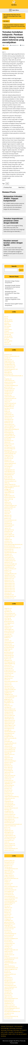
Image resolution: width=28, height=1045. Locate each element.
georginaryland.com (9, 959)
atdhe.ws (6, 964)
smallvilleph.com (8, 920)
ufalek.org (6, 482)
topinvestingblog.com (9, 902)
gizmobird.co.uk (8, 865)
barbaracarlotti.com (9, 1000)
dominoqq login (18, 1026)
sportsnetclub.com (8, 414)
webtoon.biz (7, 442)
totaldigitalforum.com (9, 821)
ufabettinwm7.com (9, 580)
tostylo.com (7, 411)
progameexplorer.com (9, 835)
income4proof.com (9, 632)
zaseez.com (7, 624)
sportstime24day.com (9, 448)
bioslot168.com (8, 847)
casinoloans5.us (8, 977)
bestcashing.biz (8, 940)
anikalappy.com (8, 735)
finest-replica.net (8, 767)
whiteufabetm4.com (9, 733)
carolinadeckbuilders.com (10, 901)
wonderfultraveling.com (10, 933)
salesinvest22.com (8, 772)
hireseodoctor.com (9, 702)
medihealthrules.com (9, 798)
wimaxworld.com (8, 936)
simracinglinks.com (9, 891)
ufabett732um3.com (9, 754)
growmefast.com (8, 478)
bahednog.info (7, 370)
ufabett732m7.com (9, 777)
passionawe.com (8, 542)
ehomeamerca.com (9, 666)
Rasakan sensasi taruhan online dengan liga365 (13, 243)
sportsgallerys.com (9, 456)
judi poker (6, 323)
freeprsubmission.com (9, 782)
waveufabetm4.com (9, 728)
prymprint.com (8, 521)
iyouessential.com (8, 653)
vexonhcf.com (7, 885)
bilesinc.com (7, 915)
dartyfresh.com (8, 644)
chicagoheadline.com (9, 616)
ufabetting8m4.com (9, 718)
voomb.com (7, 468)
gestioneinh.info (8, 769)
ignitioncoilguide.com (9, 843)
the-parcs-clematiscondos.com (11, 356)
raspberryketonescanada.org (11, 796)
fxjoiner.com (7, 829)
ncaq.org (6, 639)
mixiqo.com (7, 538)
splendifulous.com (8, 714)
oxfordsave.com (8, 418)
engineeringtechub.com (10, 463)
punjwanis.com (8, 354)
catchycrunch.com (8, 626)
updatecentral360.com (10, 507)
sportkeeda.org (8, 523)
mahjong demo (8, 329)
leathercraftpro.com (9, 534)
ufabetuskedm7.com (9, 586)
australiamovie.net (8, 864)
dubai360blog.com (9, 474)
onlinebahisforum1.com (10, 615)
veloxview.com (8, 593)
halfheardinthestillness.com (11, 967)
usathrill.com (7, 799)
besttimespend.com (9, 525)
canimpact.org (7, 992)
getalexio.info (7, 518)
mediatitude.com (8, 888)
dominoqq (12, 1028)
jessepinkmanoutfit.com (10, 398)
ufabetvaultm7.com (9, 723)
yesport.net (7, 409)
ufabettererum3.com (9, 575)
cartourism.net (8, 995)
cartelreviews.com (8, 673)
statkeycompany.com (9, 899)
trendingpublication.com (10, 573)
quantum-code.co (8, 762)
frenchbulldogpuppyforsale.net (12, 1008)
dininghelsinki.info (8, 736)
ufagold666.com (8, 783)
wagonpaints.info (8, 757)
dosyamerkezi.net (8, 893)
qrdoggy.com (7, 489)
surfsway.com (7, 675)
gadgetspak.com (8, 699)
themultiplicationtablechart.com (12, 1011)
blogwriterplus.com (9, 361)
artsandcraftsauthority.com (11, 848)
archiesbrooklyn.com (9, 943)
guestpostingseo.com (9, 362)
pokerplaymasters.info (9, 366)
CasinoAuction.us (8, 979)
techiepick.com (8, 788)
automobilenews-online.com (11, 817)
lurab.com (6, 842)
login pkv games (8, 320)
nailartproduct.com (9, 676)
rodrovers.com (8, 684)
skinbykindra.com (8, 830)
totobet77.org (7, 572)
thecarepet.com (8, 359)
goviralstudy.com (8, 993)
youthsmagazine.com (9, 437)
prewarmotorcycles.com (10, 889)
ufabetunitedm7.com (9, 585)
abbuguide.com (8, 660)
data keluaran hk (8, 321)
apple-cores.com (8, 997)
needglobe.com (8, 539)
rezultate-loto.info (8, 712)
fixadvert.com (7, 880)
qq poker (11, 1032)
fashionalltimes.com (9, 819)
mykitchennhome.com (9, 982)
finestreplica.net (8, 741)
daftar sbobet (7, 324)
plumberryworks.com (9, 546)
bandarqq (6, 339)
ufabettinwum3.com (9, 581)
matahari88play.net (9, 434)
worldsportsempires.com (10, 505)
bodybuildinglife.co (9, 487)
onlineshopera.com (9, 642)
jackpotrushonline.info (9, 382)
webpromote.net (8, 951)
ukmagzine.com (8, 393)
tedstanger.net (7, 752)
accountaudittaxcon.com (10, 520)
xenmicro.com (7, 641)
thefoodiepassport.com (10, 985)
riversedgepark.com (9, 623)
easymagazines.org (9, 529)
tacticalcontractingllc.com (10, 564)
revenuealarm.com (9, 840)
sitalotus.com (7, 502)
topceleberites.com (9, 717)
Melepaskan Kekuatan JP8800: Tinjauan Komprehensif (13, 198)
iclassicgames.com (8, 419)
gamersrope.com (8, 387)
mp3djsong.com (8, 867)
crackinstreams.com (9, 697)
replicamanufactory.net (10, 710)
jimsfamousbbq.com (9, 860)
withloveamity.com (9, 655)
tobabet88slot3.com (9, 567)
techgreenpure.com (9, 670)
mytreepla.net (7, 707)
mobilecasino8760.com (10, 974)
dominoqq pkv (9, 1026)
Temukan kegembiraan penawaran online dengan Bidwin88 (13, 220)
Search (14, 266)
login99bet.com (8, 611)
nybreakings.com (8, 806)
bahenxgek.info (8, 372)
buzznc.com (7, 827)
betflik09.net (7, 637)
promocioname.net (9, 935)
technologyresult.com (9, 662)
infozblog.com (7, 946)
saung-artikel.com (8, 421)
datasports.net (7, 460)
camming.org (7, 618)
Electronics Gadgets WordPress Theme (13, 1041)
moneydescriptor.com (9, 435)
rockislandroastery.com (10, 837)
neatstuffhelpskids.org (9, 927)
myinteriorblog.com (9, 785)
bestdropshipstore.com (10, 671)
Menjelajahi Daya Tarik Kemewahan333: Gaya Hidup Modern (12, 293)
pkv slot (6, 316)
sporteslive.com (8, 450)
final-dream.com (8, 765)
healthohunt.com (8, 744)
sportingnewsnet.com (9, 447)
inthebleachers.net (8, 1003)
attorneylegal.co (8, 466)
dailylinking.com (8, 649)
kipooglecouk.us (8, 980)
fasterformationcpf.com (10, 403)
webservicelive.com (9, 850)
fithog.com (7, 956)
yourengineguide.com (9, 804)
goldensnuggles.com (9, 405)
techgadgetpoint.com (9, 469)
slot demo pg (7, 334)
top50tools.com (8, 904)
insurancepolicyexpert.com (11, 898)
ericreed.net (7, 971)
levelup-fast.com (8, 705)
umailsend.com (8, 400)
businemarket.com (9, 432)
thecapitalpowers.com (9, 565)
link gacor (6, 331)
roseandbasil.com (8, 961)
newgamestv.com (8, 455)
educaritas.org (7, 634)
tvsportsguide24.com (9, 471)
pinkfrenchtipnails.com (10, 453)
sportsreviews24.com (9, 473)
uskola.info (7, 756)
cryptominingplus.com (9, 426)
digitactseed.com (8, 678)
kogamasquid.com (8, 1010)
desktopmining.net (9, 1001)
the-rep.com (7, 906)
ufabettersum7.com (9, 578)
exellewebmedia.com (9, 388)
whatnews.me (7, 764)
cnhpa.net (6, 500)
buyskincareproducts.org (10, 1006)
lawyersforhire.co (8, 431)
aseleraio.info (7, 512)
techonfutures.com (9, 793)
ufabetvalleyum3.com (9, 591)
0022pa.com (7, 912)
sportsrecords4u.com (9, 715)
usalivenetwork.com (9, 380)
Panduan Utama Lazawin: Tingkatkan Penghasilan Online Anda (12, 299)
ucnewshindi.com (8, 383)
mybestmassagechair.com (10, 969)
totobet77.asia (7, 570)
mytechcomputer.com (9, 845)
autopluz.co (7, 881)
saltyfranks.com (8, 907)
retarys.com (7, 401)
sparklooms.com (8, 562)
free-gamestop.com (9, 390)
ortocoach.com (8, 541)
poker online (12, 1034)
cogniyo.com (7, 528)
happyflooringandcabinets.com (12, 486)
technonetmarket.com (9, 751)
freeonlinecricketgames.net (11, 938)
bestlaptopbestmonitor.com (11, 958)
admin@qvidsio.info (15, 45)
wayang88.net (7, 730)
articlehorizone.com (9, 691)
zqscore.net (7, 510)
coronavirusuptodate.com (10, 696)
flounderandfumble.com (10, 743)
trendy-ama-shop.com (9, 775)
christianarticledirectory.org (11, 1016)
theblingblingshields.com (10, 452)
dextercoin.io (7, 1014)
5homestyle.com (8, 1018)
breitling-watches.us (9, 877)
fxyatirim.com (7, 658)
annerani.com (7, 909)
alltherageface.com (9, 832)
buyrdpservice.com (9, 408)
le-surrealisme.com (9, 894)
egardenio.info (7, 515)
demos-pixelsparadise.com (11, 886)
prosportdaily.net (8, 770)
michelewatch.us (8, 873)
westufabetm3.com (9, 594)
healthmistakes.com (9, 495)
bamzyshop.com (8, 790)
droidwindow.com (8, 780)
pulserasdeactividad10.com (11, 998)
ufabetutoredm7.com (9, 590)
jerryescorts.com (8, 465)
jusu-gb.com (7, 357)
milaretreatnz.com (8, 917)
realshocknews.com (9, 492)
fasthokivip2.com (8, 422)
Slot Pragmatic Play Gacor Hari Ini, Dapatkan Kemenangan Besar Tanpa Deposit (12, 16)
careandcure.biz (8, 526)
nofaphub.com (8, 628)
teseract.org (7, 774)
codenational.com (8, 834)
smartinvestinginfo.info (10, 748)
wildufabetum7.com (9, 598)
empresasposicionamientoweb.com (13, 824)
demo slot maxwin (8, 332)
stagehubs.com (8, 608)
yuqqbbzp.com (8, 692)
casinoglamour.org (9, 1013)
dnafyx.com (7, 650)
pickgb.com (7, 494)
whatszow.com (8, 665)
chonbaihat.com (8, 948)
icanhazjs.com (7, 990)
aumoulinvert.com (8, 984)
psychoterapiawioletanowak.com (12, 547)
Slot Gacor (6, 21)
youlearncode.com (8, 657)
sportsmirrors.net (8, 458)
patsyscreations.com (9, 631)
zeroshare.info (7, 914)
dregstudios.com (8, 925)
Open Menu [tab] (15, 10)
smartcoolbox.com (9, 557)
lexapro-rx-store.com (9, 1005)
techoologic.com (8, 795)
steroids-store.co (8, 953)
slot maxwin (23, 1030)
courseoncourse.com (9, 367)
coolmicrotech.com (9, 812)
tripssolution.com (8, 686)
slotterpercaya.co (8, 555)
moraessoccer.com (9, 928)
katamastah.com (8, 508)
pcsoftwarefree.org (9, 647)
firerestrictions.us (8, 941)
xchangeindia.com (8, 811)
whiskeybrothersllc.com (10, 596)
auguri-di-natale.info (9, 872)
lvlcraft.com (7, 679)
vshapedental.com (8, 801)
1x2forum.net (7, 610)
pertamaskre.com (8, 374)
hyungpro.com (8, 445)
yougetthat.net (7, 413)
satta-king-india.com (9, 688)
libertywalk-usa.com (9, 862)
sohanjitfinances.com (9, 559)
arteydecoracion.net (9, 954)
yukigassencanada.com (10, 689)
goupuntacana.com (9, 621)
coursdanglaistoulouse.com (11, 868)
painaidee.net (7, 439)
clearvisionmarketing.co (10, 761)
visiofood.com (7, 778)
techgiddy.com (8, 379)
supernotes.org (8, 504)
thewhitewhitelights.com (10, 962)
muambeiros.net (8, 945)
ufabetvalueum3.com (9, 722)
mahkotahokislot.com (9, 479)
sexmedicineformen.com (10, 552)
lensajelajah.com (8, 636)
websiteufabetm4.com (9, 731)
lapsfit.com (7, 704)
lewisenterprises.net (9, 645)
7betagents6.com (8, 694)
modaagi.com (7, 919)
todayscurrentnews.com (10, 568)
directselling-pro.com (9, 838)
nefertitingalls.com (8, 629)
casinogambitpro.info (9, 364)
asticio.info (7, 513)
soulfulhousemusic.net (10, 560)
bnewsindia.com (8, 787)
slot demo (6, 328)
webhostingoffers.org (9, 663)
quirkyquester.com (9, 551)
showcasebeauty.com (9, 896)
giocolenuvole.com (9, 652)
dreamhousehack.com (9, 814)
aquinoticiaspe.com (9, 427)
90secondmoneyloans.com (11, 681)
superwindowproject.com (10, 987)
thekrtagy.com (7, 809)
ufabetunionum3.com (9, 720)
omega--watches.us (9, 875)
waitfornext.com (8, 759)
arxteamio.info (8, 516)
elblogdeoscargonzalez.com (11, 949)
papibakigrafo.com (9, 988)
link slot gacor (7, 326)
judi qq (6, 318)
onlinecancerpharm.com (10, 481)
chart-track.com (8, 932)
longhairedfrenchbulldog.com (11, 429)
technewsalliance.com (9, 749)
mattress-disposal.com (10, 484)
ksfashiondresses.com (9, 497)
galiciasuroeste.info (9, 922)
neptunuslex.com (8, 870)
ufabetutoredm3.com (9, 588)
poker (2, 1032)
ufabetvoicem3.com (9, 727)
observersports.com (9, 424)
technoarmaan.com (9, 822)
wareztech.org (7, 395)
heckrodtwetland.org (9, 966)
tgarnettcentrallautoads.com (11, 878)
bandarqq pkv (4, 1034)
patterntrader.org (8, 499)
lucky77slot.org (8, 476)
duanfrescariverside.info (10, 738)
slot (7, 183)
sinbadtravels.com (8, 392)
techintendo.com (8, 668)
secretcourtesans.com (9, 613)
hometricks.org (8, 533)
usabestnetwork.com (9, 396)
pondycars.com (8, 791)
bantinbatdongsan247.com (11, 369)
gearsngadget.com (8, 701)
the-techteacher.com (9, 816)
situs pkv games (8, 336)
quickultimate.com (8, 549)
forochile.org (7, 930)
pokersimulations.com (9, 709)
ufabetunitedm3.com (9, 583)
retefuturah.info (8, 746)
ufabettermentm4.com (10, 577)
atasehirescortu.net (9, 461)
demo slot (6, 342)
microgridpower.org (9, 536)
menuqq (3, 1026)
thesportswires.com (9, 444)
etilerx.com (7, 740)
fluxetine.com (7, 972)
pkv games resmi (8, 337)
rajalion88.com (8, 619)
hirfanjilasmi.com (8, 531)
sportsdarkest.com (8, 440)
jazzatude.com (7, 911)
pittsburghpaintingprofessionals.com (13, 544)
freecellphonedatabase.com (11, 385)
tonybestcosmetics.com (10, 825)
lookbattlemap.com (9, 406)
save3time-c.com (8, 883)
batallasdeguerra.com (9, 924)
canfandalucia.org (8, 803)
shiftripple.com (8, 554)
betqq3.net (7, 975)
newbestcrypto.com (9, 416)
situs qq (18, 1034)
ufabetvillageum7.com (9, 725)
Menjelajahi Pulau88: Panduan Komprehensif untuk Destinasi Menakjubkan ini (12, 287)
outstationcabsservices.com (11, 808)
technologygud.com (9, 491)
